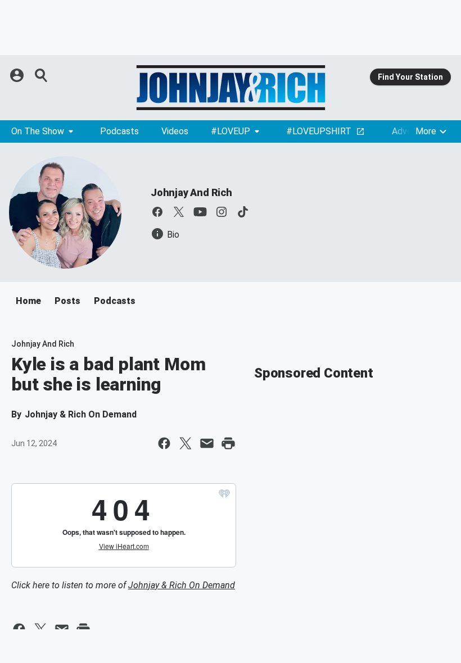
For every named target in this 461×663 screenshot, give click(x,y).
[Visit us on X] (179, 212)
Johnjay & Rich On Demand (181, 585)
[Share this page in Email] (207, 443)
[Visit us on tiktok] (243, 212)
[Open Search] (41, 75)
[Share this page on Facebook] (164, 443)
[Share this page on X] (185, 443)
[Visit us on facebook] (157, 212)
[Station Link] (230, 87)
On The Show (37, 131)
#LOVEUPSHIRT (318, 131)
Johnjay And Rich (191, 192)
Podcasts (119, 131)
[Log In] (18, 75)
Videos (174, 131)
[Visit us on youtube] (200, 212)
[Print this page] (228, 443)
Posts (67, 301)
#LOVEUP (230, 131)
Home (28, 301)
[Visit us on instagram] (221, 212)
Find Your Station (410, 76)
